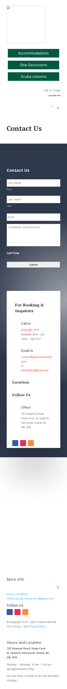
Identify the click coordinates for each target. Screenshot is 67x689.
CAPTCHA (13, 253)
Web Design (14, 626)
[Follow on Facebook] (15, 443)
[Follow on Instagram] (23, 443)
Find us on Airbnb (17, 594)
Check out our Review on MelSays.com (30, 598)
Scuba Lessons (34, 76)
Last (9, 205)
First (9, 189)
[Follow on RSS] (31, 443)
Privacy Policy (37, 626)
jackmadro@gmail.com (35, 370)
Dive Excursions (33, 64)
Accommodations (33, 53)
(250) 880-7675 (54, 95)
